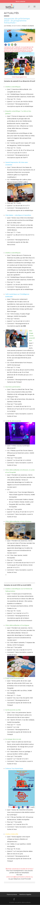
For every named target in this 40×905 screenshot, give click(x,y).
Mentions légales (25, 894)
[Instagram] (27, 900)
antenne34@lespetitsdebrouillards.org (19, 877)
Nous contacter (20, 1)
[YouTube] (23, 900)
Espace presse (12, 894)
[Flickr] (19, 900)
